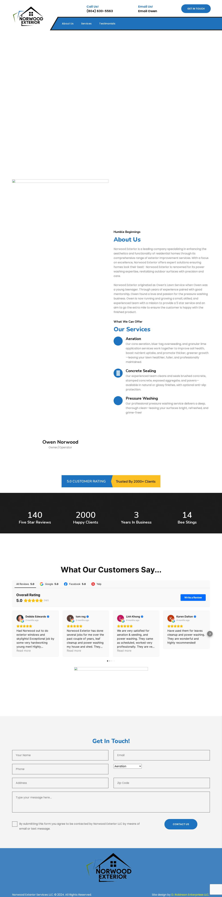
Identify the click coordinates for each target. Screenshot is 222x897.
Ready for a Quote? (60, 460)
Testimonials (107, 23)
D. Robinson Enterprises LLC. (190, 895)
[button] (12, 634)
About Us (68, 23)
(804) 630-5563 (100, 11)
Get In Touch (196, 8)
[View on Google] (19, 618)
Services (86, 23)
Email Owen (147, 11)
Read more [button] (23, 650)
